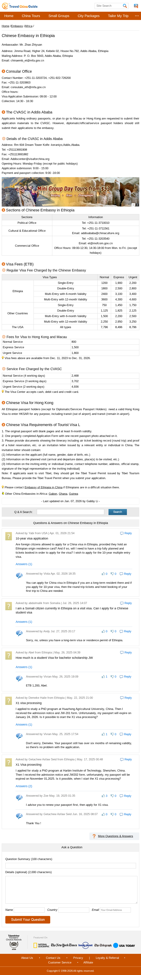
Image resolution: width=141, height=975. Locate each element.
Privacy (78, 958)
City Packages (89, 16)
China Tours (31, 16)
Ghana (63, 493)
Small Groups (58, 16)
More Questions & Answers (115, 836)
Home (8, 16)
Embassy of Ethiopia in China (43, 487)
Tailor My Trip (118, 16)
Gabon (53, 493)
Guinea (73, 493)
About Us (27, 958)
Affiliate (88, 962)
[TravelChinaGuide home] (20, 6)
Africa (28, 26)
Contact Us (53, 958)
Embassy (17, 26)
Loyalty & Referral (107, 958)
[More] (137, 16)
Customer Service (59, 962)
